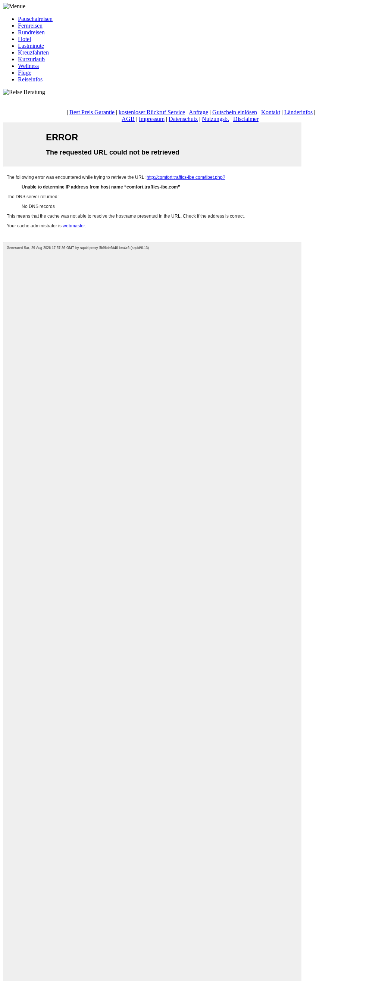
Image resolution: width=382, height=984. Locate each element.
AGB (128, 119)
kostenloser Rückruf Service (152, 112)
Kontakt (270, 112)
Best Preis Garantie (92, 112)
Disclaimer (246, 119)
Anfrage (198, 112)
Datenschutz (183, 119)
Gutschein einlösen (234, 112)
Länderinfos (298, 112)
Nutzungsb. (215, 119)
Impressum (152, 119)
